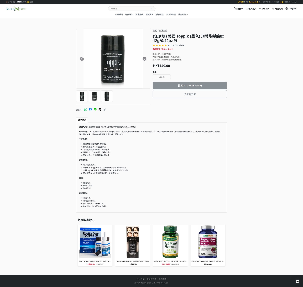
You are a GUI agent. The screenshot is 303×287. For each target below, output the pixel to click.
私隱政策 (162, 279)
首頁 (155, 30)
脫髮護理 (149, 14)
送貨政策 (140, 279)
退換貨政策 (151, 279)
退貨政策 (279, 8)
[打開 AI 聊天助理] (297, 281)
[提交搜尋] (151, 8)
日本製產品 (171, 14)
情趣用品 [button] (182, 14)
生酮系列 (119, 14)
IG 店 (281, 2)
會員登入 (252, 8)
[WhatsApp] (85, 109)
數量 (155, 72)
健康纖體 (139, 14)
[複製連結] (105, 109)
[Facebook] (90, 109)
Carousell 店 (253, 2)
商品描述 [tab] (82, 120)
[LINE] (95, 109)
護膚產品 (160, 14)
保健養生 (129, 14)
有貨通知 (191, 94)
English (293, 8)
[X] (99, 109)
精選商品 (163, 30)
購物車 (240, 8)
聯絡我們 (265, 8)
